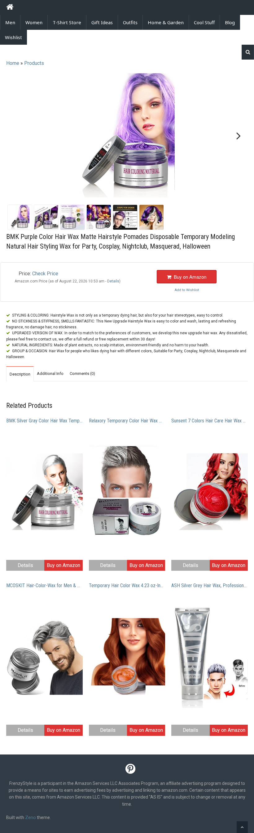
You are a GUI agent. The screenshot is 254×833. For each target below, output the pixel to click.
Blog (230, 22)
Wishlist (13, 37)
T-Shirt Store (67, 22)
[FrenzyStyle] (10, 8)
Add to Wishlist (187, 290)
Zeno (30, 817)
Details (25, 565)
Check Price (45, 274)
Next (237, 136)
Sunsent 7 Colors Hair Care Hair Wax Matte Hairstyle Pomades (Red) (209, 421)
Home (12, 63)
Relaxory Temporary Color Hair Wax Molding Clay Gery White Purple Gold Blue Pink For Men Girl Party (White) (127, 421)
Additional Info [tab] (50, 373)
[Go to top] (242, 827)
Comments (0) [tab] (82, 373)
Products (34, 63)
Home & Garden (166, 22)
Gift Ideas (102, 22)
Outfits (130, 22)
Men (10, 22)
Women (33, 22)
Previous (17, 136)
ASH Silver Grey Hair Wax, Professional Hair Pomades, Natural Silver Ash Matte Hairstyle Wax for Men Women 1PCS (209, 585)
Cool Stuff (204, 22)
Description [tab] (20, 374)
